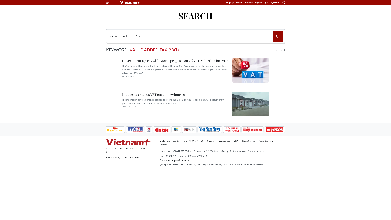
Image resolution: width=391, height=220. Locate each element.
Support (211, 140)
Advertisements (266, 140)
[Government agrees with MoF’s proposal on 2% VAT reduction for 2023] (250, 70)
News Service (248, 140)
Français (249, 2)
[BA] (275, 129)
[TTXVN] (135, 129)
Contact (163, 144)
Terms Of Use (189, 140)
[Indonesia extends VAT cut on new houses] (250, 104)
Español (258, 2)
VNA (236, 140)
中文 (266, 3)
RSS (201, 140)
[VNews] (148, 129)
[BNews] (176, 129)
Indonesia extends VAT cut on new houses (153, 94)
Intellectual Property (169, 140)
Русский (275, 3)
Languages (224, 140)
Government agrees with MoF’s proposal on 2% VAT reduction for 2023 (175, 60)
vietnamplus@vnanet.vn (178, 160)
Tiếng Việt (229, 2)
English (239, 2)
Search (195, 15)
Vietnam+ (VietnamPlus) (130, 2)
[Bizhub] (189, 129)
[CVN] (232, 129)
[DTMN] (252, 129)
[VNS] (210, 129)
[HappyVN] (115, 129)
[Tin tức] (161, 129)
